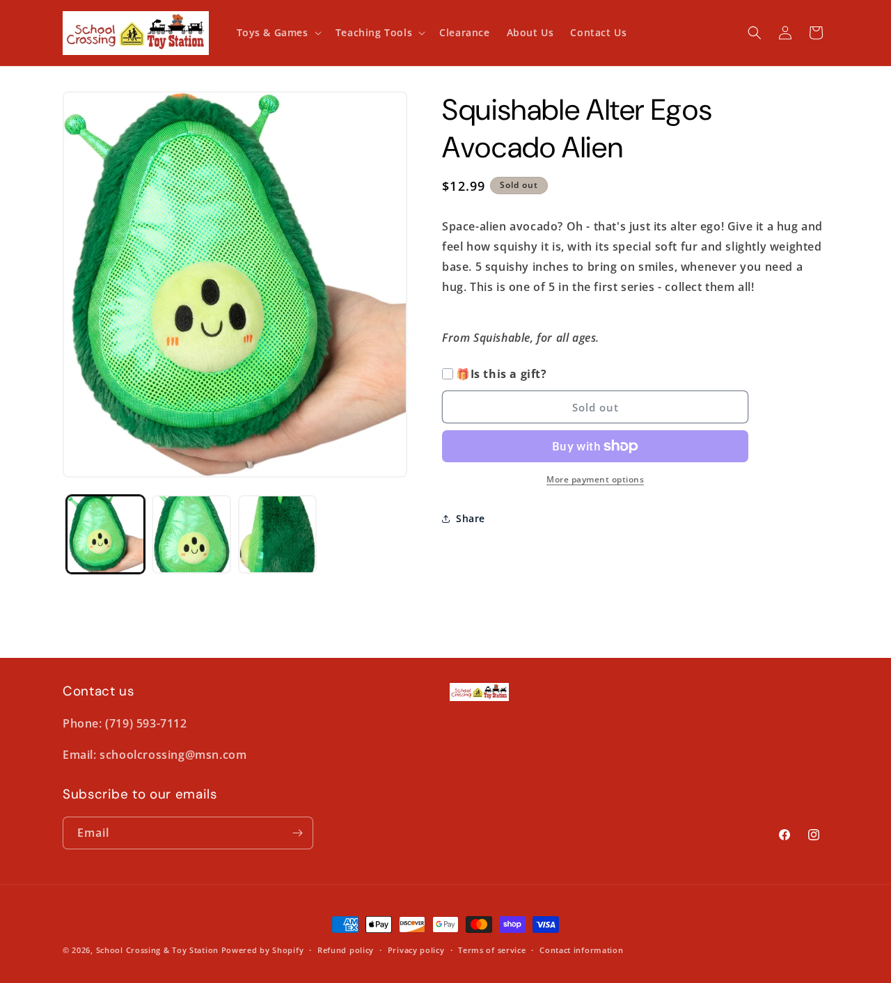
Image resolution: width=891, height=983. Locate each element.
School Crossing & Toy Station (157, 950)
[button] (277, 32)
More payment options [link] (595, 479)
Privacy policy (416, 950)
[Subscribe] (297, 833)
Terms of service (492, 950)
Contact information (581, 950)
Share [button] (470, 518)
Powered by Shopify (262, 950)
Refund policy (345, 950)
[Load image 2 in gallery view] (191, 534)
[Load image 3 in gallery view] (277, 534)
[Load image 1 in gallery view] (105, 534)
